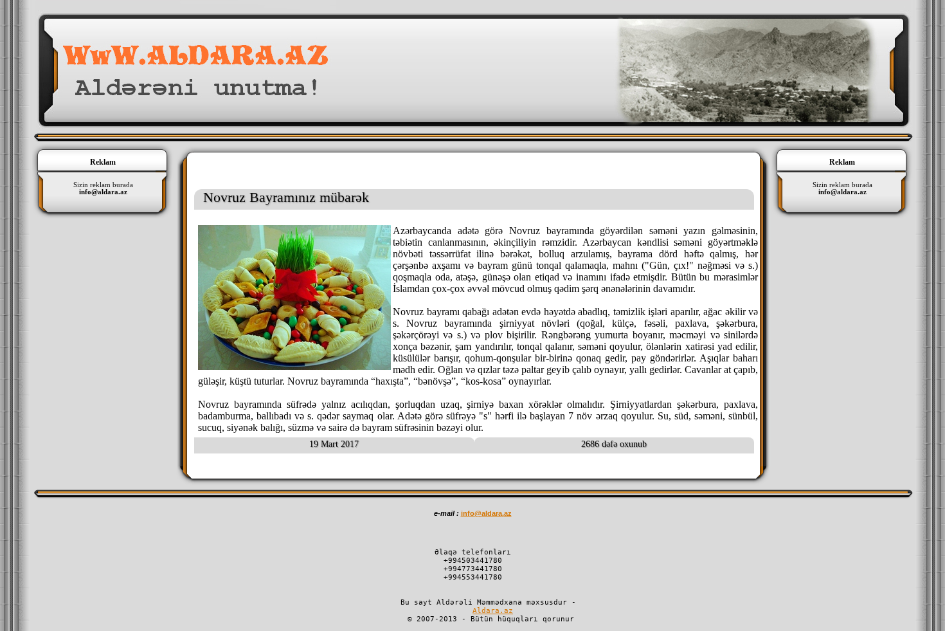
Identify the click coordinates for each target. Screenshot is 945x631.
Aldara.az (493, 611)
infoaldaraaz (486, 513)
